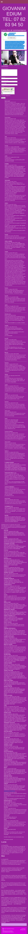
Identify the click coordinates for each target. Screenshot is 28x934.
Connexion (23, 928)
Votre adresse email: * (8, 80)
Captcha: (5, 86)
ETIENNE (7, 163)
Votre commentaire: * (5, 68)
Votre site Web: (4, 83)
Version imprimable (7, 928)
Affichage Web (22, 929)
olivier (6, 418)
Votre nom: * (3, 77)
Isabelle (6, 234)
